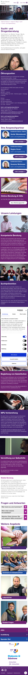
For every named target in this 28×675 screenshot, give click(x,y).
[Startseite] (6, 2)
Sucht (21, 21)
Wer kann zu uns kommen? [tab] (12, 507)
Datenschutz (17, 673)
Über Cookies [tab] (23, 314)
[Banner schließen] (26, 310)
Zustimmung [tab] (5, 314)
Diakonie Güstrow (5, 21)
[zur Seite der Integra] (14, 651)
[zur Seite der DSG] (14, 644)
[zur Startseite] (14, 657)
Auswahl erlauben (14, 359)
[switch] (25, 341)
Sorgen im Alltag (14, 21)
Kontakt (3, 673)
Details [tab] (14, 314)
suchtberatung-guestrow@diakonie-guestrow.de (12, 111)
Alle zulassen (14, 354)
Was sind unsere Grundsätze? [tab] (8, 512)
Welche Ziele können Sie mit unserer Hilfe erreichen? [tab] (12, 517)
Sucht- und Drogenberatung (8, 23)
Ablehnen (14, 363)
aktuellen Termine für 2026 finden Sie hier (12, 429)
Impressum (10, 673)
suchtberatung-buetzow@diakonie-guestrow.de (12, 120)
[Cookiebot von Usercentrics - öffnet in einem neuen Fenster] (17, 310)
